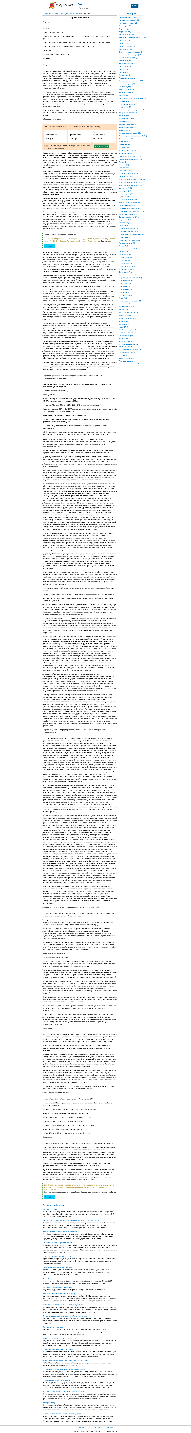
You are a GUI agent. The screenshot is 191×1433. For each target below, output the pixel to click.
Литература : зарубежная (130, 156)
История (124, 115)
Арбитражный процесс (128, 23)
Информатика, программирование (133, 110)
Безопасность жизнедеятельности (133, 37)
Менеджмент (125, 188)
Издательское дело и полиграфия (132, 98)
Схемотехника (125, 272)
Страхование (125, 263)
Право (123, 225)
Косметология (125, 130)
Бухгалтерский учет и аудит (130, 55)
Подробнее (49, 1197)
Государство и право (128, 78)
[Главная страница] (61, 6)
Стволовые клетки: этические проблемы (57, 1267)
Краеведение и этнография (130, 133)
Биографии (125, 40)
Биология (124, 43)
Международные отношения (131, 185)
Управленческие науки (128, 307)
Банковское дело (127, 34)
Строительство (126, 269)
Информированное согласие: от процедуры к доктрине (62, 1305)
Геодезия (123, 69)
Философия (125, 315)
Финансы (124, 321)
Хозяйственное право (128, 330)
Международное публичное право (132, 179)
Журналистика (126, 92)
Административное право (129, 20)
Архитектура (125, 26)
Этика (123, 355)
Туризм (123, 298)
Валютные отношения (128, 58)
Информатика (125, 107)
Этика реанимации (49, 1403)
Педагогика (125, 220)
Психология (125, 237)
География (125, 66)
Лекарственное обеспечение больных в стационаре (61, 1414)
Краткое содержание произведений (133, 136)
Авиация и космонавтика (129, 17)
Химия (123, 327)
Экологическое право (127, 335)
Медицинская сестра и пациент (54, 1327)
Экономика (125, 341)
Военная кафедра (127, 63)
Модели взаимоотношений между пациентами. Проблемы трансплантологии (70, 1220)
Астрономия (125, 32)
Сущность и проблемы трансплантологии (57, 1349)
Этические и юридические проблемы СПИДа (59, 1294)
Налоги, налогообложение (129, 202)
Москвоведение (126, 194)
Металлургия (125, 191)
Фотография (124, 324)
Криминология (125, 142)
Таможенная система (128, 275)
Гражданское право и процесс (131, 81)
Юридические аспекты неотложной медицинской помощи (63, 1369)
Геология (124, 72)
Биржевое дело (125, 49)
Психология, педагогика (129, 240)
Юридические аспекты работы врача (56, 1380)
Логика (122, 162)
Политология (125, 223)
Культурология (126, 153)
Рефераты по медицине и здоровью (66, 14)
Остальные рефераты (129, 217)
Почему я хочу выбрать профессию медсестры (59, 1338)
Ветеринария (125, 60)
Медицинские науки (127, 176)
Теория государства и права (130, 278)
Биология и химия (127, 46)
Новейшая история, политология (131, 211)
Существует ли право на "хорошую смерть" (58, 1256)
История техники (126, 118)
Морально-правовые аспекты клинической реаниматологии (64, 1316)
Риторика (123, 252)
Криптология (124, 144)
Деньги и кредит (126, 87)
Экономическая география (130, 349)
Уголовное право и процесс (130, 301)
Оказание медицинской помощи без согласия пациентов (63, 1391)
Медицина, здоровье (128, 173)
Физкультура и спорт (128, 312)
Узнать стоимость (101, 146)
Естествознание (126, 89)
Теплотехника (125, 283)
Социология (125, 257)
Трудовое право (126, 295)
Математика (125, 170)
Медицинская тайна (49, 1209)
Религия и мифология (128, 249)
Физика (123, 309)
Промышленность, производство (132, 234)
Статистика (124, 260)
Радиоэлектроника (127, 243)
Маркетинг (125, 168)
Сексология (125, 254)
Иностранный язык (127, 104)
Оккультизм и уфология (128, 214)
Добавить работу (98, 1427)
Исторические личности (129, 113)
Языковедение (126, 361)
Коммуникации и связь (129, 124)
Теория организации (127, 280)
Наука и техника (127, 205)
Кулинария (124, 147)
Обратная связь (84, 1427)
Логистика (124, 165)
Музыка (124, 197)
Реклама (124, 246)
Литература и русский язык (130, 159)
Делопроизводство (127, 84)
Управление (125, 304)
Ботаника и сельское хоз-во (130, 52)
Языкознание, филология (129, 364)
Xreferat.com (46, 14)
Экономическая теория (128, 352)
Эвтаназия (46, 1278)
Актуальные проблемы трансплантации (57, 1243)
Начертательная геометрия (129, 208)
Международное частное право (131, 182)
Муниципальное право (128, 199)
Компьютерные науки (127, 127)
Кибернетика (125, 121)
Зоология (123, 95)
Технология (124, 286)
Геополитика (124, 75)
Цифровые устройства (128, 333)
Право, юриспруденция (128, 228)
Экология (124, 338)
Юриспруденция (126, 358)
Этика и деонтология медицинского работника (59, 1231)
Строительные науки (127, 266)
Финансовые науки (127, 318)
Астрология (124, 29)
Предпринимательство (128, 231)
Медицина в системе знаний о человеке (57, 1287)
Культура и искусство (128, 150)
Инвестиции (125, 101)
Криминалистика (126, 139)
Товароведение (125, 289)
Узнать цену (49, 246)
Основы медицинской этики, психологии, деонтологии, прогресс (66, 1360)
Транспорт (125, 292)
